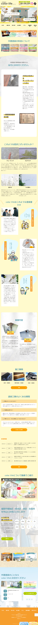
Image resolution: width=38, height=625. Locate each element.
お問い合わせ (35, 26)
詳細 (19, 387)
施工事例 (19, 25)
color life (19, 613)
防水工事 (13, 25)
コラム (24, 25)
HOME (3, 25)
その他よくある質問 (19, 429)
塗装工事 (8, 25)
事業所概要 (29, 26)
